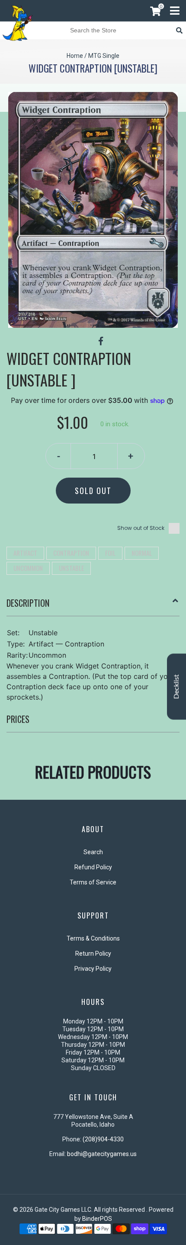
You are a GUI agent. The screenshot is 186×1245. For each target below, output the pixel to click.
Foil (110, 553)
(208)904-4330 (103, 1139)
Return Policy (93, 953)
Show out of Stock (140, 528)
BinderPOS (97, 1218)
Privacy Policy (93, 968)
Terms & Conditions (93, 938)
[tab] (93, 606)
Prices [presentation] (17, 719)
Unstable (71, 568)
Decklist (176, 686)
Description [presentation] (27, 602)
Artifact (25, 553)
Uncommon (28, 568)
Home (75, 55)
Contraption (71, 553)
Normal (141, 553)
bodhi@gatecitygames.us (102, 1153)
